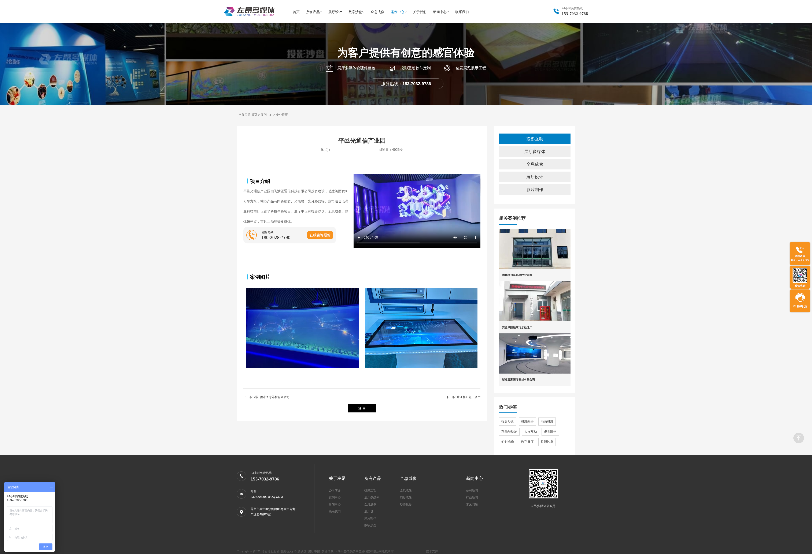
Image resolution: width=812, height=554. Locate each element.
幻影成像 (507, 441)
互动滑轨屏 (509, 431)
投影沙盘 (507, 421)
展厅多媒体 (534, 151)
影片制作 (534, 189)
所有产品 (313, 12)
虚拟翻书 (550, 431)
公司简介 (335, 490)
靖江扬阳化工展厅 (468, 397)
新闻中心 (440, 12)
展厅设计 (335, 12)
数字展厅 (527, 441)
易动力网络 (448, 551)
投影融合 (527, 421)
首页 (296, 12)
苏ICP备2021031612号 (410, 551)
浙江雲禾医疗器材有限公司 (271, 397)
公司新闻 (472, 490)
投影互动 (534, 138)
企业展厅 (282, 114)
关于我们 (420, 12)
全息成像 (377, 12)
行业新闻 (472, 497)
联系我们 (462, 12)
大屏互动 (530, 431)
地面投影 (547, 421)
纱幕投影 (406, 504)
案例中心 (397, 12)
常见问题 (472, 504)
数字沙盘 (355, 12)
